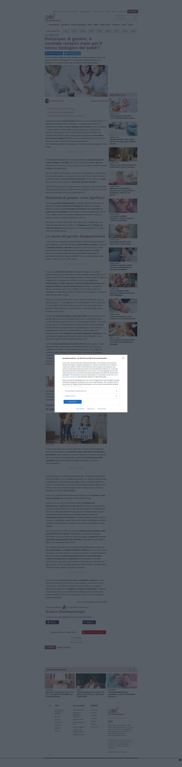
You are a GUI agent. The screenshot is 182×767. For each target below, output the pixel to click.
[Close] (124, 358)
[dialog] (91, 383)
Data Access (91, 409)
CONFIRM (72, 402)
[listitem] (91, 391)
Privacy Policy (102, 409)
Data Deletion (80, 409)
